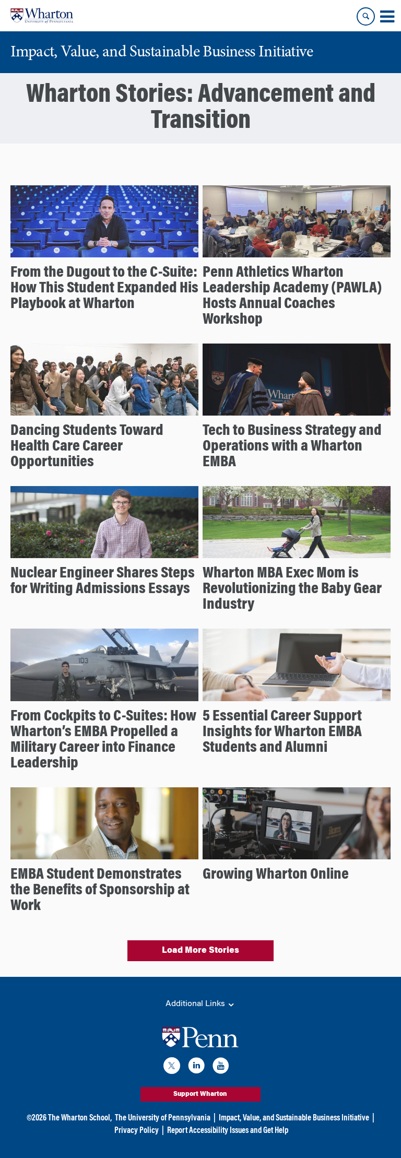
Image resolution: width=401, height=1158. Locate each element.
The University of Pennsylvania (162, 1118)
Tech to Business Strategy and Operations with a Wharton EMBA (292, 446)
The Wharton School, (80, 1118)
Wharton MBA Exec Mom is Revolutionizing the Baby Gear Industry (292, 589)
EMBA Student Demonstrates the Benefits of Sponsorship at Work (100, 890)
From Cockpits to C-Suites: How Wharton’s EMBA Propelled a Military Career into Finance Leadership (103, 740)
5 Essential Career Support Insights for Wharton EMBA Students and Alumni (282, 732)
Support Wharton (200, 1094)
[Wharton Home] (41, 15)
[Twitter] (171, 1067)
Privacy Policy (136, 1131)
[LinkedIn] (196, 1067)
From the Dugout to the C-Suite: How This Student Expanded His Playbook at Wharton (104, 288)
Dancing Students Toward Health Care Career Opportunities (86, 446)
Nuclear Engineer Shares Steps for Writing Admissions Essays (102, 581)
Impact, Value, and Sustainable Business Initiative (294, 1118)
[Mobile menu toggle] (386, 16)
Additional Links (196, 1004)
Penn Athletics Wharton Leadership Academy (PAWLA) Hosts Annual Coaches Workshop (292, 296)
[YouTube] (221, 1067)
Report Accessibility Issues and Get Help (227, 1131)
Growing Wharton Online (276, 875)
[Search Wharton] (366, 16)
